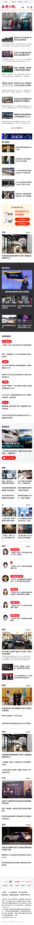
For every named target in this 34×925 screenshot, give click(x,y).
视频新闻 (5, 426)
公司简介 (4, 892)
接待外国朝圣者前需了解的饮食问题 (25, 489)
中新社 (23, 885)
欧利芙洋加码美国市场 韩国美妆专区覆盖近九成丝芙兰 (16, 817)
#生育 (5, 382)
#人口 (5, 402)
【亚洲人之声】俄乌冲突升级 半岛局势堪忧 (16, 345)
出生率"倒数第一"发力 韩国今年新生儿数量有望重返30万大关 (17, 387)
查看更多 (16, 128)
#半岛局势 (6, 341)
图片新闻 (5, 268)
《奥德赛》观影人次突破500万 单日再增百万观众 (16, 763)
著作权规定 (5, 895)
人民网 (29, 885)
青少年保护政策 (23, 892)
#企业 (5, 362)
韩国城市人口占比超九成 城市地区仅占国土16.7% (16, 856)
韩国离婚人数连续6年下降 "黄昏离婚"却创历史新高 (16, 407)
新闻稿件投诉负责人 (25, 895)
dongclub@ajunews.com (9, 917)
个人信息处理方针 (12, 892)
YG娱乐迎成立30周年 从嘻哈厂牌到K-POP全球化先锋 (16, 771)
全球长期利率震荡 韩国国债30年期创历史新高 (9, 489)
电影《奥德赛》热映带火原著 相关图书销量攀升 (16, 809)
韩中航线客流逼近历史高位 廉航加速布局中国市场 (16, 863)
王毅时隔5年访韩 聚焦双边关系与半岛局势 (16, 723)
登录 (22, 7)
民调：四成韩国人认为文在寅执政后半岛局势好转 (16, 355)
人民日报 (5, 885)
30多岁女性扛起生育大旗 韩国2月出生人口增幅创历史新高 (16, 416)
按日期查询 (22, 219)
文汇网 (17, 885)
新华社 (11, 885)
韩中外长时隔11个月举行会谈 (12, 716)
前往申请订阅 (22, 224)
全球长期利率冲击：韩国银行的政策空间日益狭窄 (9, 496)
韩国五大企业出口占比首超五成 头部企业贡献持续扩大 (16, 375)
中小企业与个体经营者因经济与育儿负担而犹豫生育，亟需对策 (16, 396)
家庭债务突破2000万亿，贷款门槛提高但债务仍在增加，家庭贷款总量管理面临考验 (25, 496)
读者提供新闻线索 (13, 895)
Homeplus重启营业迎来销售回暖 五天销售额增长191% (16, 366)
